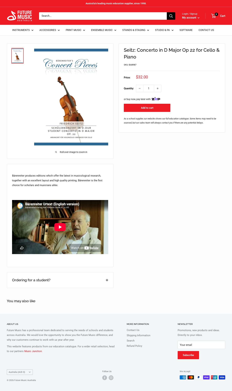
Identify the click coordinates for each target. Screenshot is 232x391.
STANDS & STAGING (133, 30)
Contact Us (133, 330)
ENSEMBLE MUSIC (102, 30)
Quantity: (129, 88)
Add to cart (147, 107)
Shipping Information (138, 335)
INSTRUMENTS (21, 30)
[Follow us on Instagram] (111, 377)
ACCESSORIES (47, 30)
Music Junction (33, 351)
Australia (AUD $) (17, 372)
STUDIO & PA (162, 30)
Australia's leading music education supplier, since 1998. (116, 3)
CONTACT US (206, 30)
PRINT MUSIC (73, 30)
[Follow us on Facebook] (104, 377)
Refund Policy (134, 345)
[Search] (171, 16)
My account (189, 17)
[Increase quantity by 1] (157, 88)
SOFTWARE (186, 30)
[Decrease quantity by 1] (139, 88)
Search (131, 340)
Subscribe (188, 355)
